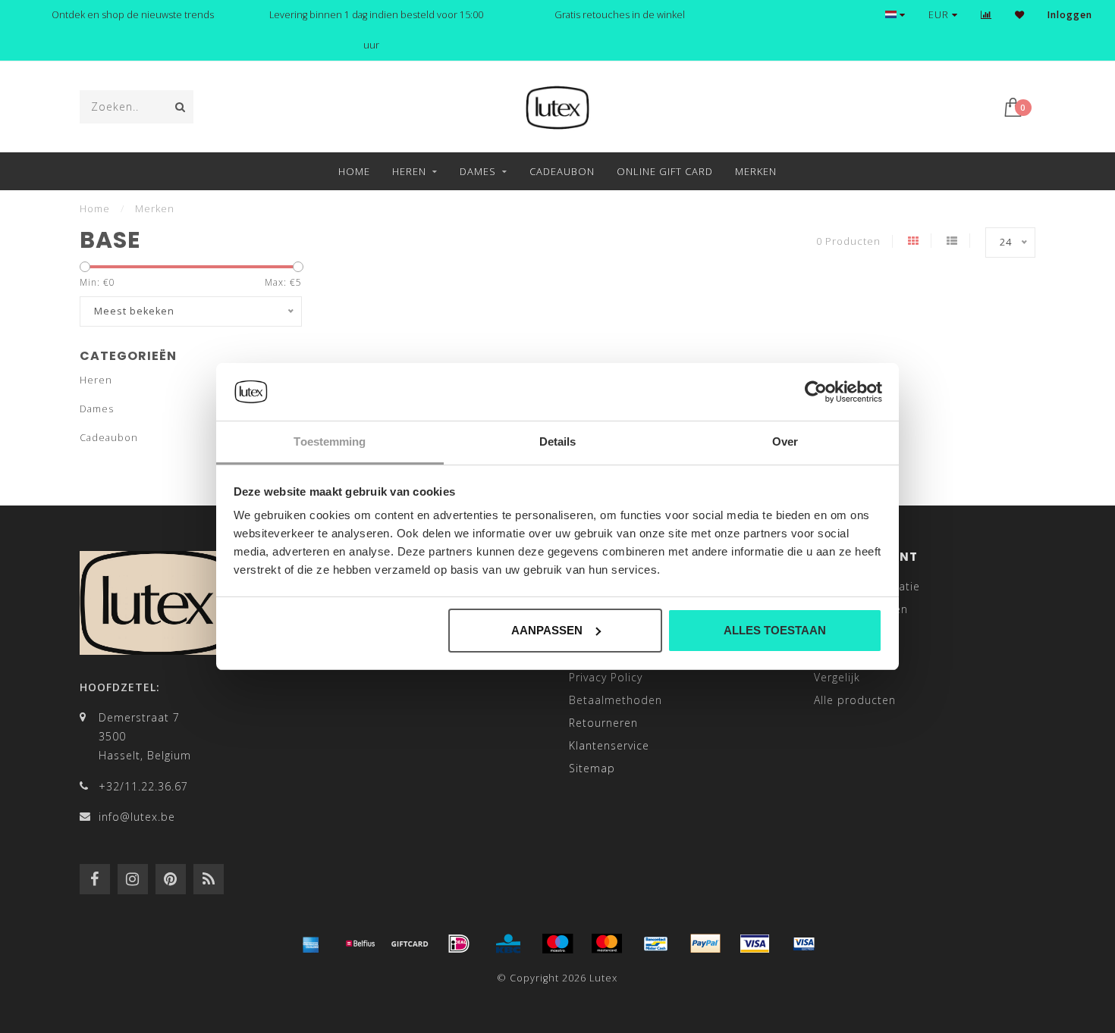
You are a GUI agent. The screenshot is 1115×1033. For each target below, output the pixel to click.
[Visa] (755, 943)
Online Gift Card (665, 171)
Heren (409, 171)
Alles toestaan (775, 630)
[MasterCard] (607, 943)
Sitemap (592, 768)
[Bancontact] (656, 943)
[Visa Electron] (804, 943)
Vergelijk (837, 677)
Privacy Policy (605, 677)
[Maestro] (557, 943)
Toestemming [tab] (330, 441)
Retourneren (603, 722)
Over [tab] (785, 441)
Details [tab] (557, 441)
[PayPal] (705, 943)
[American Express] (311, 943)
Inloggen (1069, 14)
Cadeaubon (562, 171)
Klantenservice (609, 745)
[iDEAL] (459, 943)
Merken (756, 171)
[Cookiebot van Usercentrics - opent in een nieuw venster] (815, 391)
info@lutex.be (137, 816)
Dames (478, 171)
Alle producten (855, 700)
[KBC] (508, 943)
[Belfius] (360, 943)
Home (354, 171)
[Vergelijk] (986, 14)
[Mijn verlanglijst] (1020, 14)
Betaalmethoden (615, 700)
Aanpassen (547, 630)
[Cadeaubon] (410, 943)
